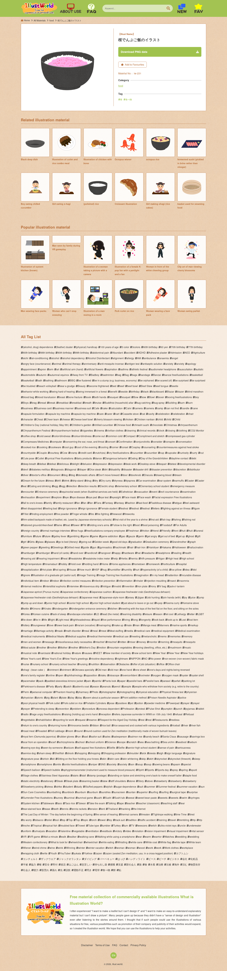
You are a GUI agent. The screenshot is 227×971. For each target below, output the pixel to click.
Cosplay (135, 447)
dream (177, 475)
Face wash (145, 497)
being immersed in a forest (92, 391)
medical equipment (163, 631)
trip (194, 820)
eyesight (116, 497)
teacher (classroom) (149, 803)
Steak (60, 781)
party (59, 686)
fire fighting (103, 514)
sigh (161, 753)
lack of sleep (59, 614)
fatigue (178, 503)
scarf (53, 742)
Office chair (174, 664)
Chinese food (123, 425)
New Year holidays (193, 653)
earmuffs (179, 480)
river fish (195, 725)
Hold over (75, 564)
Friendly (166, 530)
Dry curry (106, 480)
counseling (149, 447)
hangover (105, 553)
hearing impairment (49, 558)
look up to (172, 619)
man (137, 625)
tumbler (106, 825)
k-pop (159, 603)
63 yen (164, 347)
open (60, 675)
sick (144, 753)
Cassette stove (130, 414)
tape (121, 803)
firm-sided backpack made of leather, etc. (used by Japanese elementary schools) (67, 519)
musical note (30, 653)
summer (150, 786)
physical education (148, 692)
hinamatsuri (51, 564)
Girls (32, 542)
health (188, 553)
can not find (172, 408)
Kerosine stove (191, 603)
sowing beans (162, 764)
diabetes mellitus (40, 469)
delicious (64, 464)
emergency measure (183, 486)
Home (105, 564)
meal (86, 631)
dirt (105, 469)
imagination (142, 575)
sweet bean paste (147, 797)
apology (191, 363)
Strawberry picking (33, 786)
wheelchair (77, 842)
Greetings (58, 547)
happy (117, 553)
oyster (185, 675)
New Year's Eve (52, 658)
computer (57, 441)
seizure (70, 747)
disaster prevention (161, 469)
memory (188, 636)
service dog (29, 753)
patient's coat (82, 686)
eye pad (92, 497)
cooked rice (29, 447)
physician (191, 692)
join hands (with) (172, 597)
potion (139, 703)
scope (122, 742)
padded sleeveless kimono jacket (65, 681)
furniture (27, 536)
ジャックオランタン (70, 859)
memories (175, 636)
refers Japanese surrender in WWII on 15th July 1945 (143, 714)
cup (162, 453)
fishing (177, 519)
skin (104, 759)
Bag (126, 375)
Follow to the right (122, 525)
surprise (193, 792)
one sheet (140, 669)
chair (190, 414)
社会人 (26, 870)
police (183, 697)
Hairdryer (154, 547)
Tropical (37, 825)
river (185, 725)
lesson (158, 614)
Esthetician (127, 491)
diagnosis (58, 469)
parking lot (189, 681)
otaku (103, 675)
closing (171, 430)
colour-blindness (83, 436)
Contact (124, 945)
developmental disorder (192, 464)
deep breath (29, 464)
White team (195, 842)
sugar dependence (126, 786)
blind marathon (195, 391)
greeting (45, 547)
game (86, 536)
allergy (130, 358)
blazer (180, 391)
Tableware (48, 803)
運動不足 (79, 870)
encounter (28, 491)
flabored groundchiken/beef (38, 525)
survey (59, 797)
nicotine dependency (102, 658)
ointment (54, 669)
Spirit (141, 770)
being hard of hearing (63, 391)
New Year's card (32, 658)
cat (143, 414)
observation (109, 664)
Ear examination (147, 480)
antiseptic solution (152, 363)
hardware (129, 553)
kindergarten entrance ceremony (89, 608)
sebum (193, 742)
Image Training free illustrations (116, 575)
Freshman (133, 530)
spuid (194, 770)
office (161, 664)
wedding (182, 836)
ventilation (93, 831)
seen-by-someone (53, 747)
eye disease (78, 497)
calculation (117, 408)
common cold (115, 436)
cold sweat (45, 436)
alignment (118, 358)
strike (59, 786)
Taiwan (82, 803)
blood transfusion (46, 397)
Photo (95, 692)
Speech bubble (51, 770)
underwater (195, 825)
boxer (161, 397)
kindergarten (61, 608)
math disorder (73, 631)
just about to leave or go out (138, 603)
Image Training (87, 575)
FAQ (114, 945)
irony (153, 586)
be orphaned (147, 380)
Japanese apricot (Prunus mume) (41, 592)
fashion (131, 503)
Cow (64, 453)
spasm (176, 764)
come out (100, 436)
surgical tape (179, 792)
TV (132, 825)
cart (117, 414)
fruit (183, 530)
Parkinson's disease (34, 686)
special (187, 764)
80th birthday (30, 352)
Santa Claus (169, 736)
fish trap (166, 519)
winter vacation (96, 848)
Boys (26, 402)
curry (194, 453)
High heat (173, 558)
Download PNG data (134, 52)
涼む (184, 864)
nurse (26, 664)
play (72, 697)
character (28, 419)
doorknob (136, 475)
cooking (43, 447)
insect (172, 580)
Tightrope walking (163, 814)
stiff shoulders (118, 781)
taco (59, 803)
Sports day (163, 770)
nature (77, 653)
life (45, 619)
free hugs (78, 530)
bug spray (159, 402)
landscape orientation (81, 614)
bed (114, 386)
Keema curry (172, 603)
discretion (180, 469)
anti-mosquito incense (112, 363)
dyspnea (130, 480)
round (79, 731)
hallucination (196, 547)
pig (48, 697)
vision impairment (156, 831)
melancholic (150, 636)
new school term (143, 653)
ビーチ (162, 859)
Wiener (27, 848)
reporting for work (64, 720)
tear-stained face (32, 809)
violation (138, 831)
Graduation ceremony (157, 542)
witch (110, 848)
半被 (25, 864)
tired (192, 814)
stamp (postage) (98, 775)
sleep (197, 759)
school (81, 742)
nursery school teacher (63, 664)
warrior (158, 836)
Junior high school (79, 603)
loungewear (39, 625)
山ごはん (74, 864)
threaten (145, 814)
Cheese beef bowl (83, 419)
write (44, 853)
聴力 (36, 870)
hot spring (60, 569)
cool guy (69, 447)
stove (150, 781)
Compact (130, 436)
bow (143, 397)
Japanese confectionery (75, 592)
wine (52, 848)
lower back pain (65, 625)
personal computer (42, 692)
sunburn (81, 792)
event (154, 491)
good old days (119, 542)
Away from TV (80, 375)
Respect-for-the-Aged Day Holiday (118, 720)
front (176, 530)
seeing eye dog (31, 747)
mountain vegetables (120, 647)
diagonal (71, 469)
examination (189, 491)
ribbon (95, 725)
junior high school (56, 603)
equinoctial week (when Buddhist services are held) (89, 491)
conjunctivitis (143, 441)
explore (57, 497)
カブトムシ (182, 853)
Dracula (148, 475)
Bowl (152, 397)
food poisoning (151, 525)
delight (75, 464)
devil (25, 469)
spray (175, 770)
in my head (158, 575)
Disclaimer (87, 945)
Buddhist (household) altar (119, 402)
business (28, 408)
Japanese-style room (112, 597)
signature (190, 753)
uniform (27, 831)
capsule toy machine (59, 414)
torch (94, 820)
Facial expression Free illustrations (173, 497)
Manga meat (149, 625)
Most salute (29, 647)
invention (129, 586)
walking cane (87, 836)
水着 (152, 864)
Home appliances (121, 564)
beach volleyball (47, 386)
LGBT (201, 614)
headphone (164, 553)
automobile (29, 375)
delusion (87, 464)
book (88, 397)
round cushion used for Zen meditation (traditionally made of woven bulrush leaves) (131, 731)
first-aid (155, 519)
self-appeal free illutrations (91, 747)
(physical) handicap (86, 347)
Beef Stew (146, 386)
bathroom (62, 380)
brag (34, 402)
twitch (153, 825)
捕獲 (112, 864)
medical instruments (34, 636)
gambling (74, 536)
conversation (185, 441)
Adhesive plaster (158, 352)
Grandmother (179, 542)
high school (187, 558)
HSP (96, 569)
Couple (43, 453)
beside (124, 391)
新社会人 (131, 864)
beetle (174, 386)
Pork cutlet (54, 703)
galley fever (60, 536)
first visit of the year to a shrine (131, 519)
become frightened (99, 386)
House (72, 569)
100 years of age (109, 347)
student (69, 786)
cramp (73, 453)
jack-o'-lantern (177, 586)
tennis (65, 809)
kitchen (114, 608)
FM (84, 525)
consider (157, 441)
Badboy (95, 375)
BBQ (72, 380)
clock (161, 430)
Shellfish (59, 753)
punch (179, 708)
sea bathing (153, 742)
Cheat (39, 419)
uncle (183, 825)
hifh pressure (148, 558)
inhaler (139, 580)
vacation (52, 831)
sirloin (45, 759)
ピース (152, 859)
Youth (53, 853)
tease (47, 809)
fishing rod (189, 519)
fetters (156, 508)
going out (86, 542)
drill (59, 480)
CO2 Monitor (197, 430)
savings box (198, 736)
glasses (51, 542)
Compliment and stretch (151, 436)
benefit (113, 391)
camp (160, 408)
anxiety (169, 363)
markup (194, 625)
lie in (38, 619)
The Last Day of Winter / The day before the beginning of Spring (57, 814)
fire (92, 514)
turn (126, 825)
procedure (89, 708)
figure (196, 508)
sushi (99, 797)
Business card (44, 408)
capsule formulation (33, 414)
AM (139, 358)
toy (110, 820)
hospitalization (31, 569)
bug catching (144, 402)
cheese (66, 419)
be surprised (182, 380)
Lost (183, 619)
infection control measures (76, 580)
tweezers (142, 825)
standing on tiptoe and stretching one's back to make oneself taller (146, 775)
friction (145, 530)
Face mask (130, 497)
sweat (131, 797)
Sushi (108, 797)
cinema (100, 430)
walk (63, 836)
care (101, 414)
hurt (137, 569)
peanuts (106, 686)
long (135, 619)
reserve (92, 720)
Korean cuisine (41, 614)
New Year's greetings (76, 658)
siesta (152, 753)
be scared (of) (164, 380)
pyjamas (190, 708)
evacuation (142, 491)
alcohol (55, 358)
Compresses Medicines (36, 441)
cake (105, 408)
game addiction (109, 536)
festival (124, 508)
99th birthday (82, 352)
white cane (136, 842)
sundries (106, 792)
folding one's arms (99, 525)
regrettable (29, 720)
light (52, 619)
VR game (35, 836)
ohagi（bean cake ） (34, 669)
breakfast (63, 402)
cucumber (137, 453)
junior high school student (106, 603)
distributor (194, 469)
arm (51, 369)
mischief (99, 642)
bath (39, 380)
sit (53, 759)
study (79, 786)
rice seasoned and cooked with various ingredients (141, 725)
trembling (184, 820)
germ (141, 536)
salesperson (120, 736)
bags (134, 375)
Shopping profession (114, 753)
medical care (143, 631)
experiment (44, 497)
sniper (93, 764)
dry (96, 480)
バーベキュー (107, 859)
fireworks (130, 514)
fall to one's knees (33, 503)
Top (70, 820)
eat (24, 486)
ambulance (150, 358)
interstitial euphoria (55, 586)
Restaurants (161, 720)
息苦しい (87, 864)
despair (162, 464)
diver (25, 475)
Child (177, 419)
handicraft (91, 553)
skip (143, 759)
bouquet (113, 397)
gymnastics (105, 547)
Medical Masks (56, 636)
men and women (32, 642)
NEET (98, 653)
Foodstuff (167, 525)
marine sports (179, 625)
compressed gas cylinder (181, 436)
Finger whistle (79, 514)
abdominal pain (100, 352)
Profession (128, 708)
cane (195, 408)
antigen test (133, 363)
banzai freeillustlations (176, 375)
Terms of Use (102, 945)
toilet (49, 820)
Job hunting (153, 597)
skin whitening (130, 759)
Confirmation (125, 441)
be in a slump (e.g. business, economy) (115, 380)
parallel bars (135, 681)
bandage (145, 375)
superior (143, 792)
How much (85, 569)
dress (51, 480)
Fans (98, 503)
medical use (121, 636)
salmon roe (136, 736)
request (81, 720)
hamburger (29, 553)
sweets (164, 797)
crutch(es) (100, 453)
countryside (29, 453)
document (55, 475)
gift (198, 536)
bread (43, 402)
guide (86, 547)
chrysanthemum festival (66, 430)
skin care (114, 759)
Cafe (96, 408)
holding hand (91, 564)
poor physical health (34, 703)
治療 (160, 864)
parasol (166, 681)
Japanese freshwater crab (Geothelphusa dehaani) (142, 592)
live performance (112, 619)
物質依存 (195, 864)
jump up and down (33, 603)
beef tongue (161, 386)
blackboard (158, 391)
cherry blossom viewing (109, 419)
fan (78, 503)
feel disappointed (32, 508)
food (120, 85)
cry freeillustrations (119, 453)
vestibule (107, 831)
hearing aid (29, 558)
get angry (152, 536)
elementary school (127, 486)
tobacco (39, 820)
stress (49, 786)
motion (102, 647)
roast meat (28, 731)
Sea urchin (168, 742)
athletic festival (139, 369)
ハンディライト (136, 859)
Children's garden (81, 425)
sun (203, 786)
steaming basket (90, 781)
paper (122, 681)
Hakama (166, 547)
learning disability (132, 614)
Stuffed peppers (94, 786)
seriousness (184, 747)
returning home (58, 725)
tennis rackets (79, 809)
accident (130, 352)
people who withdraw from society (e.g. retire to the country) (166, 686)
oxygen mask (171, 675)
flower (76, 525)
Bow (135, 397)
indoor (45, 580)
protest (141, 708)
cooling (104, 447)
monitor (153, 642)
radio (26, 714)
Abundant (117, 352)
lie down (27, 619)
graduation (136, 542)
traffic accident (148, 820)
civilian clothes (115, 430)
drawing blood (163, 475)
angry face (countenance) (37, 363)
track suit (120, 820)
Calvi (128, 408)
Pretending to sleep (43, 708)
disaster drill (141, 469)
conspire (170, 441)
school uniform (96, 742)
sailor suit (96, 736)
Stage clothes (30, 775)
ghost (191, 536)
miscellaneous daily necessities (74, 642)
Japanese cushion (102, 592)
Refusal (189, 714)
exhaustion (29, 497)
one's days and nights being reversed (169, 669)
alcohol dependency (73, 358)
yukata (77, 853)
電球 (97, 870)
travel (173, 820)
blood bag (28, 397)
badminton (108, 375)
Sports (150, 770)
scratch (133, 742)
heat (65, 558)
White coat (151, 842)
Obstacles (123, 664)
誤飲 (68, 870)
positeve (122, 703)
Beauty (82, 386)
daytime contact (179, 458)
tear (183, 803)
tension (94, 809)
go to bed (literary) (68, 542)
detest (173, 464)
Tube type (93, 825)
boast (62, 397)
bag (119, 375)
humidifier (115, 569)
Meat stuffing (116, 631)
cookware (55, 447)
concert (111, 441)
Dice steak (95, 469)
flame (59, 525)
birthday (135, 391)
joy (185, 597)
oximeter (145, 675)
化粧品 (194, 859)
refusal (178, 714)
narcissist (45, 653)
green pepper (30, 547)
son (132, 764)
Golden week (101, 542)
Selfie (112, 747)
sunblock (69, 792)
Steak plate (72, 781)
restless (175, 720)
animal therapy (72, 363)
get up (181, 536)
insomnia (184, 580)
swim (184, 797)
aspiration (111, 369)
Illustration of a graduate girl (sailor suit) (54, 575)
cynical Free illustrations (60, 458)
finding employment (42, 514)
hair (131, 547)
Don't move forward (109, 475)
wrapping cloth (31, 853)
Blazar (170, 391)
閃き (89, 870)
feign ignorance (68, 508)
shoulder (134, 753)
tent (103, 809)
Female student (108, 508)
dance (98, 458)
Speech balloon (31, 770)
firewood (117, 514)
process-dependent (109, 708)
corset (125, 447)
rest (142, 720)
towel (103, 820)
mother (42, 647)
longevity (146, 619)
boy (197, 397)
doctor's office (39, 475)
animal (57, 363)
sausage (184, 736)
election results (88, 486)
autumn (42, 375)
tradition (132, 820)
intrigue (107, 586)
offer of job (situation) (144, 664)
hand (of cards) (61, 553)
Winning (70, 848)
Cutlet (40, 458)
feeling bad (51, 508)
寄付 (55, 864)
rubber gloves (66, 736)
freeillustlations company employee (105, 530)
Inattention (172, 575)
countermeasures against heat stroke (179, 447)
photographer (108, 692)
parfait (177, 681)
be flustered (84, 380)
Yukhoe (88, 853)
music (188, 647)
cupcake (172, 453)
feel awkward (192, 503)
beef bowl (132, 386)
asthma (124, 369)
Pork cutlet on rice (72, 703)
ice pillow (176, 569)
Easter (190, 480)
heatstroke (76, 558)
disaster (127, 469)
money (142, 642)
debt (193, 458)
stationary (48, 781)
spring (184, 770)
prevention (63, 708)
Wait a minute (50, 836)
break (52, 402)
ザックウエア (48, 859)
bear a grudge (67, 386)
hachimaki (120, 547)
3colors (136, 347)
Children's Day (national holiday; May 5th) (46, 425)
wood (142, 848)
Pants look (110, 681)
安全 (47, 864)
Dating (134, 458)
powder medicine (155, 703)
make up (118, 625)
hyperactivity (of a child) (155, 569)
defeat (42, 464)
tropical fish (51, 825)
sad (86, 736)
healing (177, 553)
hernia (134, 558)
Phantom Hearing (65, 692)
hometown (139, 564)
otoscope (114, 675)
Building (172, 402)
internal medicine (32, 586)
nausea (88, 653)
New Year (160, 653)
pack (41, 681)
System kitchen (31, 803)
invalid (117, 586)
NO (145, 658)
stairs (75, 775)
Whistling (122, 842)
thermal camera (129, 814)
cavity (151, 414)
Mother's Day (88, 647)
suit (141, 786)
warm (148, 836)
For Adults (181, 525)
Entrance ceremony (47, 491)
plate (64, 697)
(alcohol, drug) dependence (38, 347)
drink (66, 480)
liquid (97, 619)
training (163, 820)
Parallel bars (152, 681)
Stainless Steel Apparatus (55, 775)
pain (88, 681)
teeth (56, 809)
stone (132, 781)
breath (88, 402)
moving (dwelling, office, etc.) (151, 647)
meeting (136, 636)
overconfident (129, 675)
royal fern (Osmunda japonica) (39, 736)
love (51, 625)
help (115, 558)
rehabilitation (45, 720)
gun (94, 547)
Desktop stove (147, 464)
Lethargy (181, 614)
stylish (109, 786)
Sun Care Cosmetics (34, 792)
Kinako (47, 608)
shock (70, 753)
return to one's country (35, 725)
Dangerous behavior (116, 458)
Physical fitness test (172, 692)
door (125, 475)
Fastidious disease (161, 503)
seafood (182, 742)
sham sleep (45, 753)
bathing (49, 380)
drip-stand (77, 480)
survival (70, 797)
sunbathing (55, 792)
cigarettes (87, 430)
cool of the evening (87, 447)
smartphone (29, 764)
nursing (83, 664)
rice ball (106, 725)
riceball (176, 725)
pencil (117, 686)
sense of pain (167, 747)
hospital (182, 564)
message (49, 642)
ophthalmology (74, 675)
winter (81, 848)
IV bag (162, 586)
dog (65, 475)
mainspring (105, 625)
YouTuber (65, 853)
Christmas (171, 425)
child (160, 419)
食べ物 (128, 99)
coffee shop (29, 436)
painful (97, 681)
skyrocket (161, 759)
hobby (64, 564)
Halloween (180, 547)
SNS (103, 764)
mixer (132, 642)
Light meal (63, 619)
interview (74, 586)
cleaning (131, 430)
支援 (120, 864)
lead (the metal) (110, 614)
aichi (25, 358)
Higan (161, 558)
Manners (164, 625)
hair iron (141, 547)
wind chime (40, 848)
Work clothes (171, 848)
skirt (151, 759)
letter (192, 614)
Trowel (81, 825)
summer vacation (188, 786)
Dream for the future (34, 480)
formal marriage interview (56, 530)
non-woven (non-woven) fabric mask (184, 658)
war (140, 836)
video (128, 831)
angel (175, 358)
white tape (179, 842)
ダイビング (90, 859)
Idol (195, 569)
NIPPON (136, 658)
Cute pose (28, 458)
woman (120, 848)
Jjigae (140, 597)
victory (118, 831)
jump (201, 597)
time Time (181, 814)
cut (202, 453)
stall (84, 775)
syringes (195, 797)
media (129, 631)
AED (187, 352)
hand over (77, 553)
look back (159, 619)
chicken (129, 419)
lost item (193, 619)
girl (24, 542)
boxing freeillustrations (179, 397)
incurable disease (191, 575)
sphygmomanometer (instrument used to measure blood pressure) (99, 770)
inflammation (125, 580)
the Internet (139, 809)
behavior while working (35, 391)
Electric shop (107, 486)
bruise (98, 402)
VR (25, 836)
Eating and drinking (40, 486)
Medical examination (188, 631)
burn (182, 402)
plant (55, 697)
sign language (174, 753)
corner (114, 447)
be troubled (29, 386)
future (38, 536)
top (63, 820)
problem (76, 708)
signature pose (31, 759)
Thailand (113, 809)
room (70, 731)
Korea (26, 614)
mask (60, 631)
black (146, 391)
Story (141, 781)
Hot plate (47, 569)
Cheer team (52, 419)
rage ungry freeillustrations (46, 714)
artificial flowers (94, 369)
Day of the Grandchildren (154, 458)
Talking (112, 803)
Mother (63, 647)
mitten (123, 642)
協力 (33, 864)
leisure (148, 614)
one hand (127, 669)
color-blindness (62, 436)
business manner (64, 408)
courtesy (54, 453)
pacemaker (29, 681)
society (112, 764)
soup (140, 764)
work (150, 848)
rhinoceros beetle (79, 725)
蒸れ (54, 870)
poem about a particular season (102, 697)
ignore (26, 575)
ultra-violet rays (168, 825)
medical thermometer (100, 636)
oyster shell (197, 675)
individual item (31, 580)
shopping (82, 753)
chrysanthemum (189, 425)
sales (107, 736)
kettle (26, 608)
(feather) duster (64, 347)
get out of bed (167, 536)
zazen (98, 853)
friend (155, 530)
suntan (132, 792)
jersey (130, 597)
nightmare (122, 658)
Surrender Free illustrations (38, 797)
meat (103, 631)
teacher (131, 803)
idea (187, 569)
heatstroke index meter (97, 558)
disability (115, 469)
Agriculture (199, 352)
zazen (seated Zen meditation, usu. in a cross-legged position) (139, 853)
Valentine (65, 831)
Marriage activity (45, 631)
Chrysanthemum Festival (36, 430)
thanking (125, 809)
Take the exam (97, 803)
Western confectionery (35, 842)
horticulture (169, 564)
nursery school (40, 664)
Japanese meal (90, 597)
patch (68, 686)
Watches (169, 836)
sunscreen (119, 792)
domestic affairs (86, 475)
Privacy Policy (138, 945)
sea (142, 742)
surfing (154, 792)
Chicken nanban (146, 419)
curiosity (184, 453)
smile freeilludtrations (75, 764)
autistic (199, 369)
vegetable (79, 831)
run (79, 736)
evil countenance (169, 491)
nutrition (95, 664)
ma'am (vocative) (86, 625)
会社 (184, 859)
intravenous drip (90, 586)
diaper (82, 469)
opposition (91, 675)
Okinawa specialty (84, 669)
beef (121, 386)
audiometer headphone (163, 369)
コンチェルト (30, 859)
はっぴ (121, 859)
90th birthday (65, 352)
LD (97, 614)
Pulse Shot (154, 708)
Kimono (36, 608)
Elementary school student (154, 486)
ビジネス (174, 859)
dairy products (84, 458)
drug (88, 480)
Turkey (117, 825)
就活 (63, 864)
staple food (191, 775)
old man (114, 669)
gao (123, 536)
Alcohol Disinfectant (99, 358)
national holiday (62, 653)
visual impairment (178, 831)
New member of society (118, 653)
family (49, 503)
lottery (26, 625)
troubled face (67, 825)
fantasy (120, 503)
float (67, 525)
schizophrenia (66, 742)
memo (163, 636)
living (127, 619)
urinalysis (39, 831)
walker (72, 836)
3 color (125, 347)
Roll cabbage (57, 731)
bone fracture (75, 397)
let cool (169, 614)
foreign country (31, 530)
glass (41, 542)
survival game (85, 797)
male (129, 625)
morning (164, 642)
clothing (182, 430)
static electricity (31, 781)
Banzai (157, 375)
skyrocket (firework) (180, 759)
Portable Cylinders (96, 703)
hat (139, 553)
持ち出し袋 (101, 864)
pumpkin (167, 708)
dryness (118, 480)
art (57, 369)
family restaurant (64, 503)
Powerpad (173, 703)
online (51, 675)
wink (60, 848)
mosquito (177, 642)
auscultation (186, 369)
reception (106, 714)
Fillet (25, 514)
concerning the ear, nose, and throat (84, 441)
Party (51, 686)
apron (43, 369)
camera (139, 408)
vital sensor (197, 831)
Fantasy (108, 503)
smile (58, 764)
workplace (187, 848)
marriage (28, 631)
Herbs (124, 558)
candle (185, 408)
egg (56, 486)
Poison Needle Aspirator (163, 697)
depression (101, 464)
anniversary (90, 363)
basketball (197, 375)
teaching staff (170, 803)
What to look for (58, 842)
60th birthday (150, 347)
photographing (127, 692)
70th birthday (178, 347)
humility (128, 569)
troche (26, 825)
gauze (131, 536)
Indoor (55, 580)
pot (131, 703)
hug (104, 569)
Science (111, 742)
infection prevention (104, 580)
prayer (186, 703)
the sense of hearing (107, 814)
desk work (131, 464)
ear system (165, 480)
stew (104, 781)
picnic (40, 697)
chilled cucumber (103, 425)
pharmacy (83, 692)
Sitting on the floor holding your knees (78, 759)
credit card (86, 453)
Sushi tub (119, 797)
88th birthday (47, 352)
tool (57, 820)
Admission (176, 352)
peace (95, 686)
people (127, 686)
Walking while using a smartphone (116, 836)
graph (192, 542)
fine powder (62, 514)
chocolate (157, 425)
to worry (27, 820)
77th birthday (195, 347)
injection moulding (156, 580)
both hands (100, 397)
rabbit (201, 708)
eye (67, 497)
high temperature (32, 564)
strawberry (161, 781)
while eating (107, 842)
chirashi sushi (141, 425)
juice (192, 597)
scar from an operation (35, 742)
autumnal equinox (59, 375)
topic (85, 820)
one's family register (34, 675)
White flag (165, 842)
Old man (102, 669)
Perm (26, 692)
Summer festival (167, 786)
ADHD (142, 352)
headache (149, 553)
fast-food (143, 503)
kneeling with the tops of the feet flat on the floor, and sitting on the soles (160, 608)
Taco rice (70, 803)
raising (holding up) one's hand (81, 714)
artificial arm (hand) (72, 369)
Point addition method (135, 697)
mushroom (175, 647)
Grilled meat (73, 547)
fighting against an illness (176, 508)
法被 (168, 864)
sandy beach (152, 736)
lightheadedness (81, 619)
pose (111, 703)
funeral (199, 530)
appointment (30, 369)
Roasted (42, 731)
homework (154, 564)
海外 (176, 864)
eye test (104, 497)
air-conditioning (39, 358)
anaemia (164, 358)
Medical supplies (76, 636)
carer (109, 414)
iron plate (142, 586)
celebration (164, 414)
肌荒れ (45, 870)
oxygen (157, 675)
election (72, 486)
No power (155, 658)
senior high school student (142, 747)
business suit (84, 408)
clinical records (147, 430)
